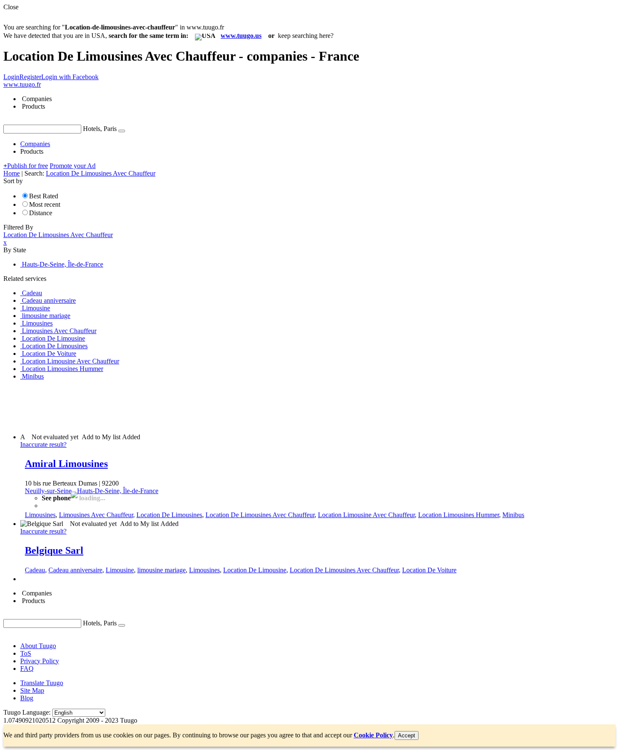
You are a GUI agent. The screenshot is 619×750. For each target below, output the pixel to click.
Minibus (513, 514)
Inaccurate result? (43, 444)
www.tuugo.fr (22, 84)
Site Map (32, 690)
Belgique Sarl (54, 550)
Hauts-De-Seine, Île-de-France (117, 490)
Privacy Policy (39, 661)
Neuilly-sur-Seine (48, 490)
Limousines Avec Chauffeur (96, 514)
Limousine (120, 570)
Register (30, 76)
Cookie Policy (373, 735)
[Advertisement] (156, 406)
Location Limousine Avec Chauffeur (366, 514)
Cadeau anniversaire (75, 570)
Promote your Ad (73, 165)
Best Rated (43, 196)
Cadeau (35, 570)
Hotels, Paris (100, 128)
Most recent (44, 204)
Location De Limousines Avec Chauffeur (260, 514)
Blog (26, 698)
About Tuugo (38, 645)
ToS (25, 653)
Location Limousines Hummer (458, 514)
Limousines (40, 514)
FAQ (27, 668)
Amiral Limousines (66, 463)
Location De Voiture (429, 570)
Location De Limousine (254, 570)
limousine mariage (161, 570)
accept (406, 735)
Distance (40, 212)
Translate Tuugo (41, 682)
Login (11, 76)
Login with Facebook (70, 76)
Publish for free (25, 165)
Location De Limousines (169, 514)
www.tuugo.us (241, 35)
